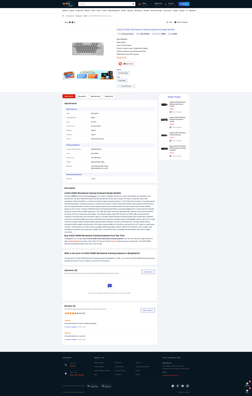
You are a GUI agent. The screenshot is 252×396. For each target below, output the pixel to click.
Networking (138, 10)
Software (146, 10)
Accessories (167, 10)
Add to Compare (181, 22)
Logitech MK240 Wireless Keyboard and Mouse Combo (177, 104)
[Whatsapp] (173, 386)
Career (138, 370)
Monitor (87, 10)
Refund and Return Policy (102, 370)
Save (169, 22)
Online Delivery (99, 366)
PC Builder (184, 4)
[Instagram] (187, 386)
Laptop (71, 10)
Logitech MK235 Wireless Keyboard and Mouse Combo (177, 119)
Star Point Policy (120, 370)
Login (175, 5)
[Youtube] (183, 386)
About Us (138, 362)
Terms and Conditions (142, 366)
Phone (99, 10)
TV (187, 10)
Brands (138, 374)
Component (79, 10)
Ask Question (148, 272)
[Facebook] (178, 386)
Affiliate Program (99, 362)
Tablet (104, 10)
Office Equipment (114, 10)
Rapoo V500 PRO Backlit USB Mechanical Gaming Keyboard (177, 148)
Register (170, 5)
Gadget (175, 10)
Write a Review (148, 310)
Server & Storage (156, 10)
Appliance (192, 10)
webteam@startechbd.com (171, 375)
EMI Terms (118, 362)
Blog (95, 374)
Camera (123, 10)
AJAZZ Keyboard (73, 241)
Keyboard (92, 196)
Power (93, 10)
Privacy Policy (119, 366)
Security (130, 10)
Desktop (65, 10)
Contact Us (118, 374)
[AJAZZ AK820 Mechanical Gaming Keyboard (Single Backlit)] (88, 49)
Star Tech (114, 241)
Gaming (181, 10)
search (133, 4)
